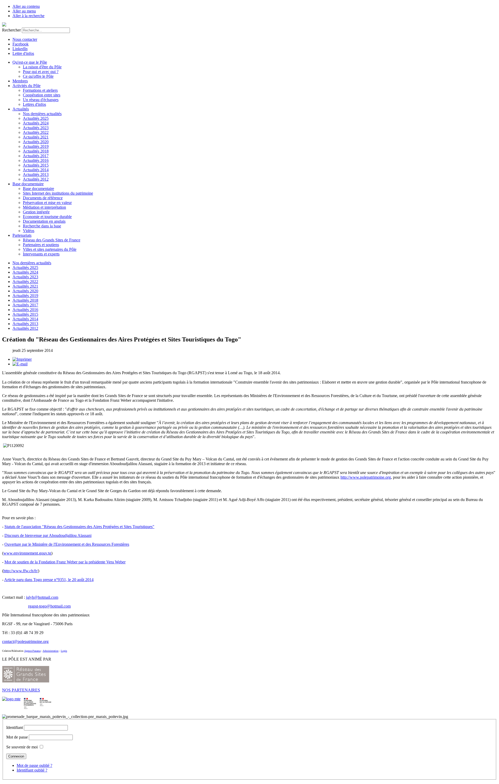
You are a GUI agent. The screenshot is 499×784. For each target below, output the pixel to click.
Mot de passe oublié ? (34, 765)
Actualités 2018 (36, 151)
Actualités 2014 (36, 170)
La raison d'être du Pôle (42, 67)
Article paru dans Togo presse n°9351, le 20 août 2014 (49, 579)
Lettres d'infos (34, 104)
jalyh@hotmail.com (42, 597)
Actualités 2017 (36, 156)
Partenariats (21, 235)
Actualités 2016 (36, 160)
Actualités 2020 (36, 142)
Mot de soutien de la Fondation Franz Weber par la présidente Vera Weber (65, 562)
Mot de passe (17, 737)
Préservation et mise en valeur (47, 202)
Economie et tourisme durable (47, 216)
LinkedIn (20, 49)
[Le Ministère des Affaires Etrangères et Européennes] (45, 699)
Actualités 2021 (36, 137)
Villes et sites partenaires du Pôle (49, 249)
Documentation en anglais (44, 221)
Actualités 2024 (36, 123)
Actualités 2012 (36, 179)
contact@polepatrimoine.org (25, 641)
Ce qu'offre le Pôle (38, 76)
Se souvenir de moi (22, 747)
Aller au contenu (26, 6)
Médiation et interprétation (44, 207)
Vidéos (28, 230)
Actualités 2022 (36, 132)
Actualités (20, 109)
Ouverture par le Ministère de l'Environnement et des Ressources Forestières (66, 544)
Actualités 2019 (36, 146)
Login (64, 650)
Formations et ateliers (40, 90)
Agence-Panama (32, 650)
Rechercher (11, 30)
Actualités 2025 (36, 118)
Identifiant (14, 727)
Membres (20, 81)
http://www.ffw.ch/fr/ (20, 571)
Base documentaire (28, 184)
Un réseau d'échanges (40, 99)
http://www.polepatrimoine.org (365, 477)
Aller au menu (24, 11)
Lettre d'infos (23, 53)
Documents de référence (43, 198)
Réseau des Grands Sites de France (51, 240)
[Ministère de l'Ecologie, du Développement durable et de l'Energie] (11, 699)
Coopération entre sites (41, 95)
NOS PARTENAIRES (21, 690)
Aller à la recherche (28, 16)
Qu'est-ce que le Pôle (29, 62)
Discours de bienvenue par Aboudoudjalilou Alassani (47, 535)
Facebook (20, 44)
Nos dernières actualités (42, 113)
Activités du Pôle (26, 85)
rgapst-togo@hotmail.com (49, 606)
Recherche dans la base (42, 226)
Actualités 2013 (36, 174)
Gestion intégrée (36, 212)
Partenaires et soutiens (41, 244)
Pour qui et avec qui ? (40, 71)
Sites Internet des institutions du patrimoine (58, 193)
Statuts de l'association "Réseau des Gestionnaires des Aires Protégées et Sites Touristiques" (79, 526)
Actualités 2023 (36, 128)
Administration (50, 650)
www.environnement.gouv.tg (27, 553)
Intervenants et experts (41, 254)
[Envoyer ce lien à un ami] (20, 364)
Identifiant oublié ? (32, 770)
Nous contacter (24, 39)
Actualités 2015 (36, 165)
